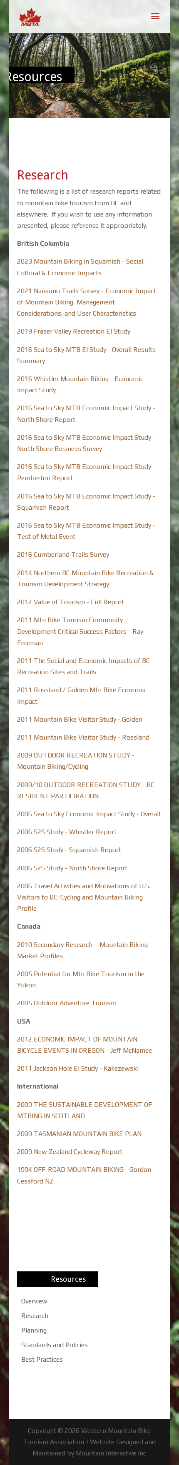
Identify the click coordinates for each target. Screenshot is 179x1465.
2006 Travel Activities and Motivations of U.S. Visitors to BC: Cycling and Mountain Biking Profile (83, 897)
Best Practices (42, 1359)
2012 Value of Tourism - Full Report (70, 602)
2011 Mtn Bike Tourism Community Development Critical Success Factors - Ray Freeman (80, 631)
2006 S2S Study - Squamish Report (69, 850)
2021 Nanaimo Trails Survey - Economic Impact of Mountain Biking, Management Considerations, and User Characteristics (86, 302)
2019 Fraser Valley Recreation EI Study (73, 331)
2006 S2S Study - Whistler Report (67, 832)
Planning (34, 1330)
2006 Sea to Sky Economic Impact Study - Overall (88, 814)
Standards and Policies (54, 1345)
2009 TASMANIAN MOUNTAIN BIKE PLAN (79, 1134)
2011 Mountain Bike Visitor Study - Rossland (83, 737)
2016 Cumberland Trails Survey (63, 554)
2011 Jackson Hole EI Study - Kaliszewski (78, 1068)
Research (34, 1316)
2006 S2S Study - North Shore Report (72, 868)
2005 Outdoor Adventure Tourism (67, 1003)
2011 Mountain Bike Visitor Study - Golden (79, 719)
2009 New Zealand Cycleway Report (69, 1152)
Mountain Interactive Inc (111, 1453)
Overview (34, 1301)
